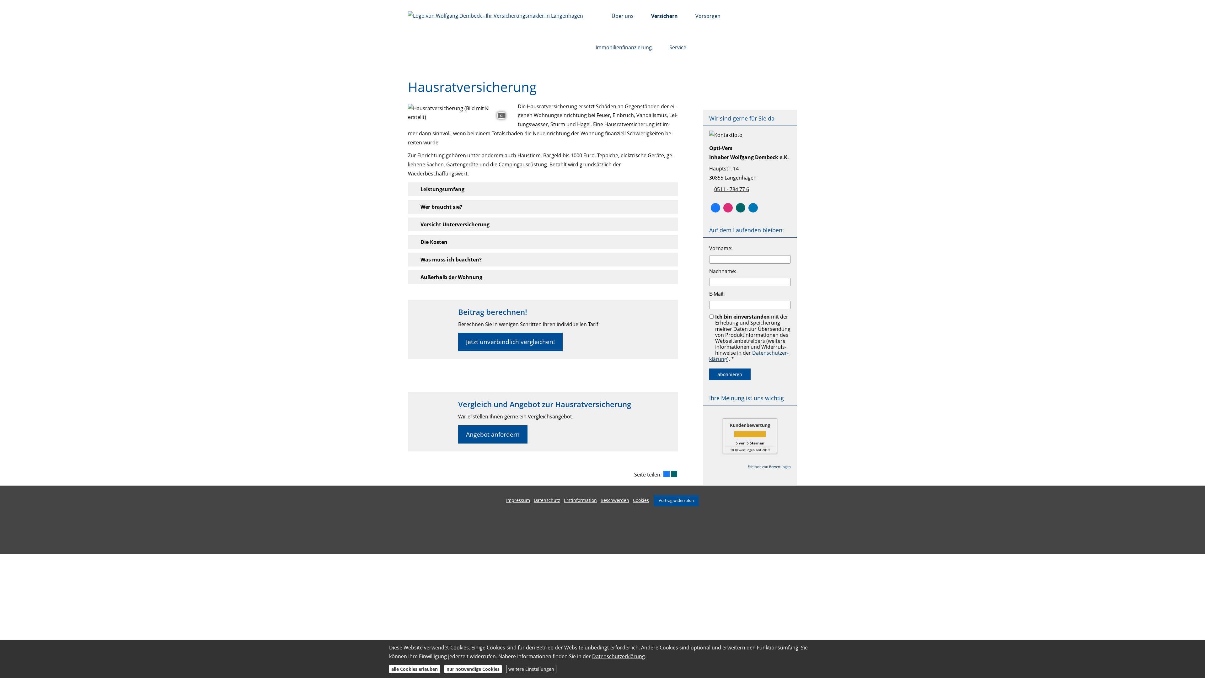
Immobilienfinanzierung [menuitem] (624, 47)
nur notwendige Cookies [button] (473, 669)
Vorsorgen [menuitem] (707, 16)
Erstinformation (580, 500)
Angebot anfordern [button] (493, 434)
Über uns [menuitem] (623, 16)
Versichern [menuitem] (664, 16)
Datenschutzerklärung (618, 656)
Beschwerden (615, 500)
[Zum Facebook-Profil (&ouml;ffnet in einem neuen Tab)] (715, 208)
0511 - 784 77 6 (731, 189)
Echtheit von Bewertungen (769, 466)
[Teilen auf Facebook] (666, 474)
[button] (442, 189)
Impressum (518, 500)
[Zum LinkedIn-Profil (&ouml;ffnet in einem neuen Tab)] (753, 208)
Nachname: (722, 271)
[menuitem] (597, 16)
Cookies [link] (641, 500)
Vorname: (720, 248)
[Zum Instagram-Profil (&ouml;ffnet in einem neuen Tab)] (728, 208)
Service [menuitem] (677, 47)
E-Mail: (717, 293)
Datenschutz (547, 500)
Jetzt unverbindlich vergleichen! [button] (510, 342)
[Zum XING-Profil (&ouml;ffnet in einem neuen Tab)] (740, 208)
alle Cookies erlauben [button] (414, 669)
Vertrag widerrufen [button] (676, 500)
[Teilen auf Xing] (674, 474)
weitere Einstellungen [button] (531, 669)
